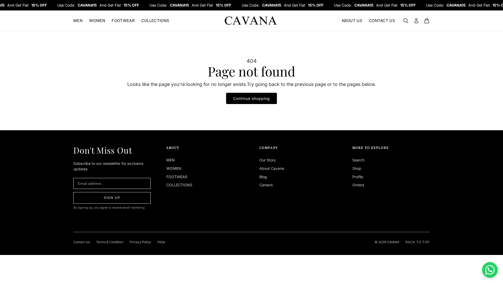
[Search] (406, 21)
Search (358, 160)
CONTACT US (382, 20)
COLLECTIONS (155, 20)
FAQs (161, 242)
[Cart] (427, 21)
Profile (357, 177)
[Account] (416, 21)
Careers (266, 185)
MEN (78, 20)
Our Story (267, 160)
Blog (263, 177)
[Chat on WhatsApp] (490, 270)
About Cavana (271, 168)
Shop (356, 168)
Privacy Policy (140, 242)
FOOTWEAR (123, 20)
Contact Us (81, 242)
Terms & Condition (109, 242)
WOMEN (97, 20)
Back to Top (418, 242)
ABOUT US (352, 20)
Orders (358, 185)
